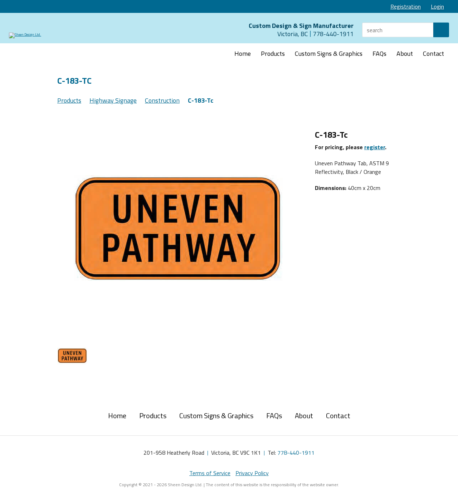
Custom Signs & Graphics (328, 53)
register (374, 147)
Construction (162, 100)
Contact (433, 53)
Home (242, 53)
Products (273, 53)
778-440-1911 (296, 452)
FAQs (379, 53)
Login (437, 6)
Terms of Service (209, 473)
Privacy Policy (252, 473)
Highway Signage (113, 100)
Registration (405, 6)
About (404, 53)
